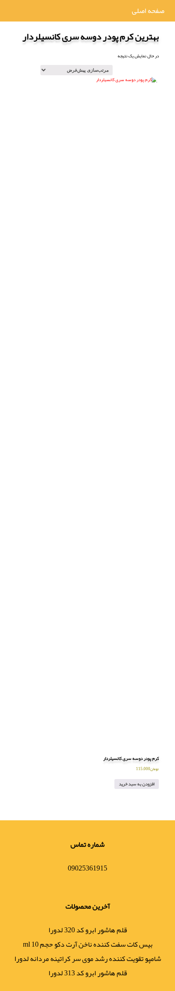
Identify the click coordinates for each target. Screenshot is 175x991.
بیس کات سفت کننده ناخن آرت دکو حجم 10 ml (88, 944)
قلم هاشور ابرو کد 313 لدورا (87, 973)
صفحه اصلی (148, 11)
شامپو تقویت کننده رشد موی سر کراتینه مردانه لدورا (87, 959)
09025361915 (87, 868)
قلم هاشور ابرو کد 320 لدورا (87, 930)
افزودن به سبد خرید (136, 784)
